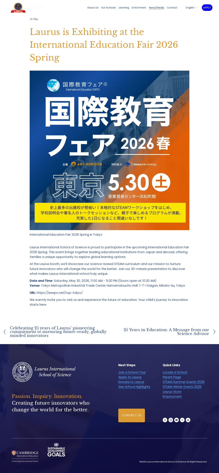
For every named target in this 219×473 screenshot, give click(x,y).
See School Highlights (134, 387)
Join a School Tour (132, 372)
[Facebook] (165, 420)
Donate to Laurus (131, 382)
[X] (182, 420)
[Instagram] (170, 420)
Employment (172, 396)
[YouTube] (176, 420)
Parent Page (172, 377)
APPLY (207, 7)
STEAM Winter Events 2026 (182, 387)
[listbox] (190, 7)
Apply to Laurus (130, 377)
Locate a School (175, 372)
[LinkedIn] (188, 420)
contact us (131, 415)
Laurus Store (172, 392)
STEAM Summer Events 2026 (184, 382)
